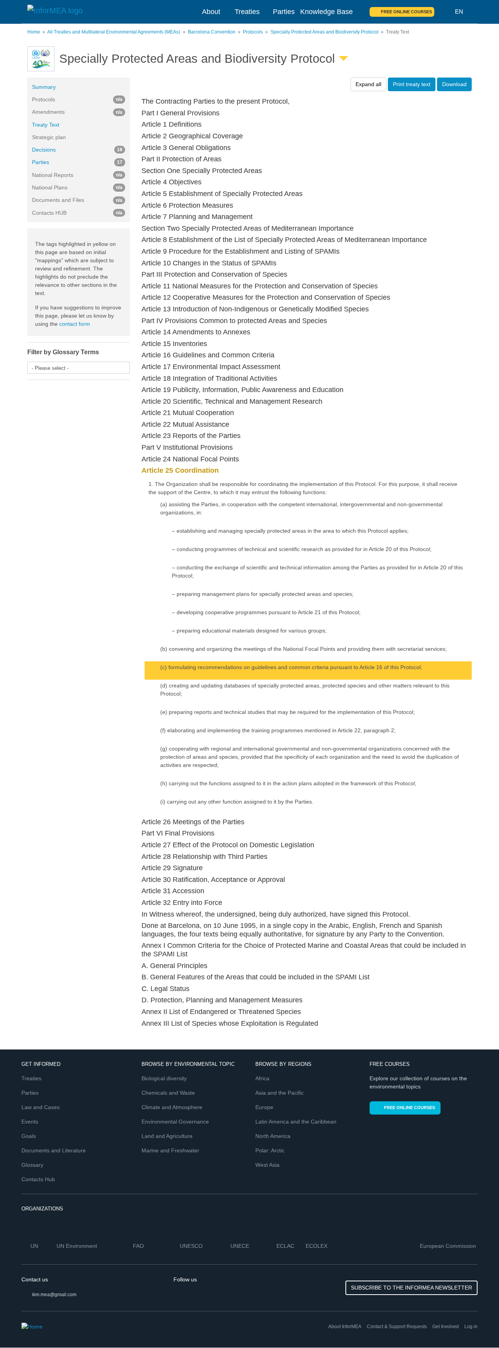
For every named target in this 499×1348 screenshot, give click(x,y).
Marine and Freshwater (170, 1150)
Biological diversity (164, 1078)
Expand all (368, 84)
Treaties (247, 12)
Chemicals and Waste (168, 1093)
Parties (284, 12)
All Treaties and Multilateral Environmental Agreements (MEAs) (113, 32)
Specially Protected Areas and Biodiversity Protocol (325, 32)
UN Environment (78, 1246)
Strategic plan (49, 137)
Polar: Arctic (270, 1150)
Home (33, 32)
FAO (139, 1246)
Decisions (77, 150)
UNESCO (192, 1246)
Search (445, 12)
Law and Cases (40, 1107)
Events (29, 1121)
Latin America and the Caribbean (295, 1121)
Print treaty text (411, 84)
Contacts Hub (38, 1179)
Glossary (32, 1165)
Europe (264, 1107)
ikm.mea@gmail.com (54, 1294)
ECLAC (286, 1246)
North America (272, 1136)
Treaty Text (45, 125)
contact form (74, 324)
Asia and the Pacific (279, 1093)
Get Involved (445, 1326)
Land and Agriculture (167, 1136)
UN (35, 1246)
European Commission (449, 1246)
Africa (262, 1078)
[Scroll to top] (476, 1325)
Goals (28, 1136)
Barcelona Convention (211, 32)
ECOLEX (317, 1246)
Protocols (253, 32)
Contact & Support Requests (397, 1326)
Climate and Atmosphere (172, 1107)
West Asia (267, 1165)
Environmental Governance (175, 1121)
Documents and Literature (53, 1150)
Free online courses (406, 11)
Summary (44, 87)
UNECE (240, 1246)
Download (454, 84)
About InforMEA (344, 1326)
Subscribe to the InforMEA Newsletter (411, 1287)
